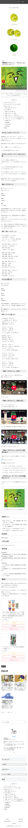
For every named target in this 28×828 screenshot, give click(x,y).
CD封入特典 (8, 124)
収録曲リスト (8, 120)
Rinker (6, 619)
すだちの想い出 (7, 109)
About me (21, 821)
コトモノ (14, 736)
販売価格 (7, 122)
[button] (25, 722)
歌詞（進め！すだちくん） (11, 107)
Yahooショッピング (14, 628)
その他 (4, 666)
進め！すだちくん (8, 106)
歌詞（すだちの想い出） (11, 111)
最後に (5, 127)
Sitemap (21, 819)
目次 (12, 99)
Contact (14, 823)
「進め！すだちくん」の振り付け (11, 115)
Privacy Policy (7, 821)
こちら (19, 173)
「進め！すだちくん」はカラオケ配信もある (13, 117)
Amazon (14, 622)
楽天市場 (14, 625)
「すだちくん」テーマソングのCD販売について (14, 118)
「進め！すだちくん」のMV (10, 113)
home (7, 819)
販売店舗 (7, 126)
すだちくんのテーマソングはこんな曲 (12, 104)
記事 (2, 459)
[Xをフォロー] (14, 752)
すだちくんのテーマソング (10, 102)
